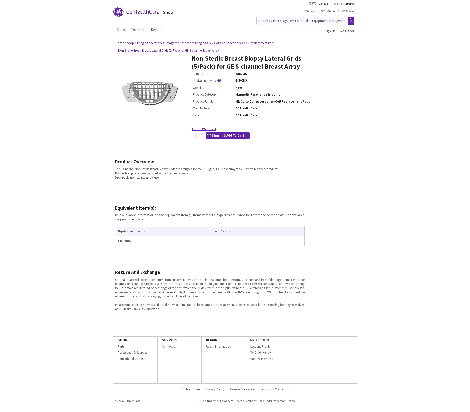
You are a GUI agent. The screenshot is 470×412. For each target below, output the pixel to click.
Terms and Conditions (275, 389)
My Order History (261, 352)
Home (120, 43)
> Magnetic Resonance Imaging (185, 43)
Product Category (205, 94)
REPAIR (211, 340)
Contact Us (348, 10)
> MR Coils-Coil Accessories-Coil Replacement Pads (240, 43)
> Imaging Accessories (149, 43)
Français (339, 3)
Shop (120, 29)
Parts (121, 346)
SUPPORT (170, 340)
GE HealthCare (190, 389)
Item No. (198, 74)
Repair (156, 29)
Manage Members (261, 359)
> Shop (129, 43)
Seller (196, 115)
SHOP (122, 340)
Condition (199, 88)
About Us (309, 10)
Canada (323, 3)
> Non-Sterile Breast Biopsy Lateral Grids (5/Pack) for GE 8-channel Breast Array (167, 50)
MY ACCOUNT (260, 340)
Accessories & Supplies (132, 352)
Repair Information (218, 346)
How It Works (327, 10)
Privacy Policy (214, 389)
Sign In (329, 30)
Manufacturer (201, 108)
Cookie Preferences (242, 389)
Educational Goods (130, 359)
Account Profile (260, 346)
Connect (138, 29)
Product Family (203, 101)
